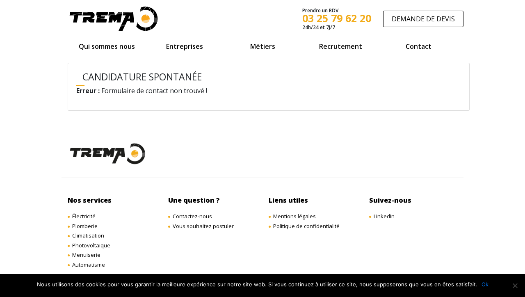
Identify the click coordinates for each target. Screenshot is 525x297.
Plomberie (85, 226)
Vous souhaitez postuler (203, 226)
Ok (485, 284)
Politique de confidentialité (306, 226)
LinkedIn (384, 216)
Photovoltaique (91, 245)
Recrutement (340, 46)
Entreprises (184, 46)
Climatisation (88, 235)
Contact (418, 46)
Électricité (84, 216)
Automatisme (88, 264)
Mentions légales (294, 216)
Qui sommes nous (107, 46)
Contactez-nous (192, 216)
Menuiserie (86, 254)
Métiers (262, 46)
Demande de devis (423, 18)
